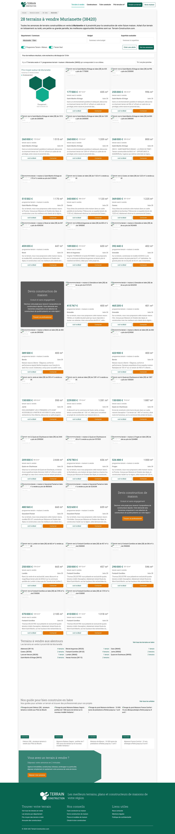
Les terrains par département (32, 814)
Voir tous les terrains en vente (32, 811)
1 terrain (106, 649)
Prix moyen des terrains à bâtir (33, 817)
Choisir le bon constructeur (76, 820)
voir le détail (77, 111)
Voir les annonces (146, 47)
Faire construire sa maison (76, 811)
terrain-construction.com (42, 106)
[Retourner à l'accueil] (43, 796)
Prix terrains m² (119, 5)
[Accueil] (28, 4)
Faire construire (105, 5)
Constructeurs (92, 5)
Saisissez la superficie (131, 40)
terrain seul (58, 47)
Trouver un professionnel (42, 317)
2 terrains (60, 652)
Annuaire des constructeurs (31, 820)
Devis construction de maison (77, 814)
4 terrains (60, 649)
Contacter (98, 111)
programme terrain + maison (36, 47)
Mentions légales (118, 814)
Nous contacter (117, 811)
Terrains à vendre (77, 5)
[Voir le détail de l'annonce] (87, 90)
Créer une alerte (130, 47)
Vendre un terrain (134, 5)
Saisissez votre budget (97, 40)
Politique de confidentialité (121, 817)
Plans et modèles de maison (77, 817)
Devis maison (149, 5)
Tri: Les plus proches (144, 62)
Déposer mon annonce (37, 775)
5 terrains (60, 658)
